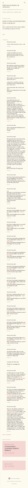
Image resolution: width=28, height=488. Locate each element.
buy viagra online (11, 269)
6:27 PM (8, 203)
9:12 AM (8, 170)
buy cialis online (12, 283)
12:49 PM (9, 273)
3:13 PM (8, 259)
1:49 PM (8, 287)
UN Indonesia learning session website (12, 448)
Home (4, 12)
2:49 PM (8, 345)
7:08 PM (9, 402)
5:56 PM (8, 231)
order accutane (10, 311)
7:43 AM (8, 93)
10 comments (11, 453)
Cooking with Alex (11, 362)
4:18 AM (8, 366)
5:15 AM (8, 184)
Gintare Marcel (18, 481)
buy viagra (9, 255)
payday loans (20, 179)
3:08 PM (9, 121)
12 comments (11, 466)
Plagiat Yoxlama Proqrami (15, 410)
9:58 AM (8, 301)
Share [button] (3, 34)
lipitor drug (10, 119)
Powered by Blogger (15, 478)
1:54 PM (8, 331)
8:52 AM (8, 431)
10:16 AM (9, 71)
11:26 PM (8, 46)
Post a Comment (6, 434)
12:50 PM (9, 315)
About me (10, 12)
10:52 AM (9, 217)
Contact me (17, 12)
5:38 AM (8, 132)
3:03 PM (9, 245)
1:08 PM (8, 383)
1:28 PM (8, 59)
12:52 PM (9, 357)
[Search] (25, 2)
